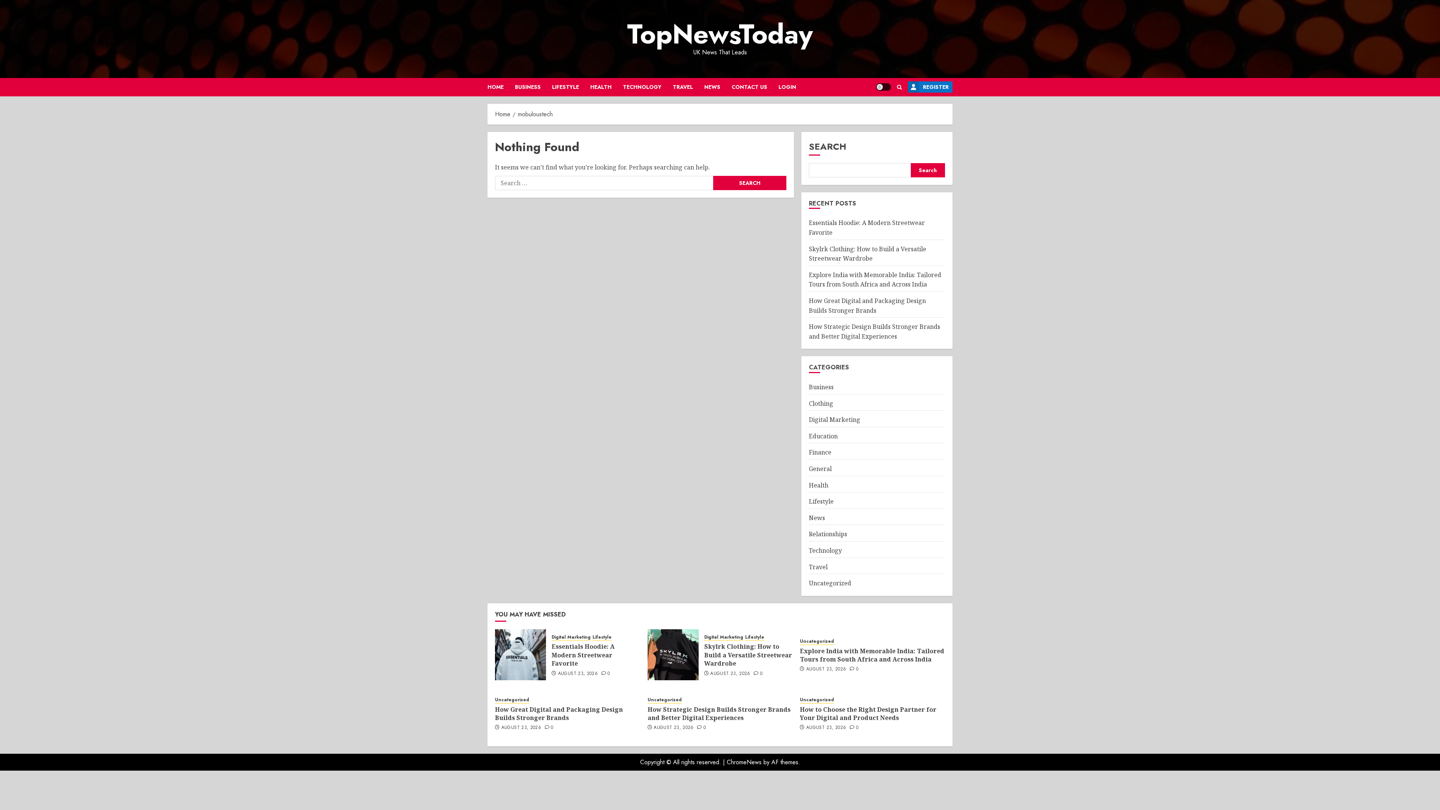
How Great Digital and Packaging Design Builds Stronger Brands (559, 713)
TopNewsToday (720, 34)
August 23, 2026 (578, 674)
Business (528, 87)
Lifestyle (565, 87)
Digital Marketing (834, 420)
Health (601, 87)
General (820, 469)
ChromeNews (744, 762)
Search (827, 146)
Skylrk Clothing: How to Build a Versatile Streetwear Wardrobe (748, 655)
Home (496, 87)
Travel (683, 87)
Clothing (821, 403)
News (712, 87)
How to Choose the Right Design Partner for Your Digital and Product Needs (868, 713)
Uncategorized (830, 583)
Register (936, 87)
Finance (820, 452)
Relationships (828, 534)
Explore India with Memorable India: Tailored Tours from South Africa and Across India (875, 280)
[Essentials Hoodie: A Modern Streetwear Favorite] (520, 654)
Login (787, 87)
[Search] (899, 87)
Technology (642, 87)
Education (823, 436)
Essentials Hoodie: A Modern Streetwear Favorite (583, 655)
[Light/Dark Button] (883, 87)
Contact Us (749, 87)
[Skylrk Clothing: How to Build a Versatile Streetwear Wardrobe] (673, 654)
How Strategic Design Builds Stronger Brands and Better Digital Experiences (719, 713)
